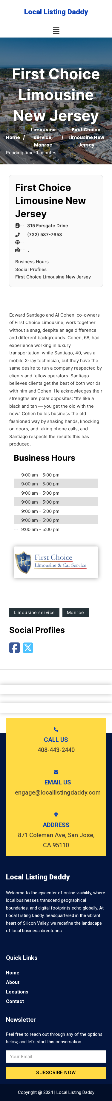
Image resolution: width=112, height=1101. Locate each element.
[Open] (56, 31)
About (12, 982)
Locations (17, 992)
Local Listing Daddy (56, 12)
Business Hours (32, 261)
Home (13, 137)
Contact (15, 1001)
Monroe (43, 145)
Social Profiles (31, 269)
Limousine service (34, 612)
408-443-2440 (56, 749)
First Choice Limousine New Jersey (53, 277)
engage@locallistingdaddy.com (58, 792)
